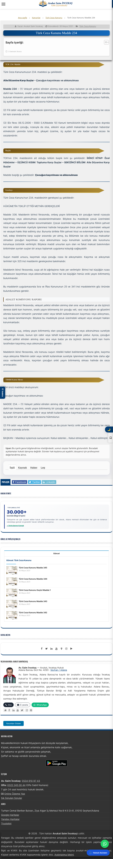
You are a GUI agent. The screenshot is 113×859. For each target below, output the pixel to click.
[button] (2, 393)
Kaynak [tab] (22, 467)
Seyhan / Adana (58, 670)
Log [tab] (43, 467)
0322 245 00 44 (16, 785)
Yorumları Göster (13, 723)
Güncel (56, 553)
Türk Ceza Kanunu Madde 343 (33, 601)
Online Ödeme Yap (14, 793)
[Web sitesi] (5, 710)
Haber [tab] (33, 467)
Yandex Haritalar (10, 819)
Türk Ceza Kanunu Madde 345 (33, 567)
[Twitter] (46, 648)
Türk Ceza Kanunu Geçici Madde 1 (35, 590)
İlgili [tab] (12, 467)
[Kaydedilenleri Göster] (110, 438)
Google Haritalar (10, 815)
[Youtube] (56, 648)
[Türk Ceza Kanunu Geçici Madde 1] (11, 592)
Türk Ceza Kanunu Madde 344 (33, 579)
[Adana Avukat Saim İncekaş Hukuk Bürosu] (56, 3)
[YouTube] (17, 710)
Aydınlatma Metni (64, 854)
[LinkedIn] (51, 648)
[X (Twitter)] (22, 710)
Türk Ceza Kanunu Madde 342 (33, 612)
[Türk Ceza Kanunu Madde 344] (11, 581)
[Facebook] (41, 648)
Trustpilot (6, 823)
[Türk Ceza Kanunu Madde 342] (11, 615)
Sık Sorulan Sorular (11, 798)
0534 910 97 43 (31, 781)
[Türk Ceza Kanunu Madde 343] (11, 603)
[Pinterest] (31, 710)
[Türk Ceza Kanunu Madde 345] (11, 570)
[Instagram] (26, 710)
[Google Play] (71, 648)
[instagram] (66, 648)
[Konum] (61, 648)
